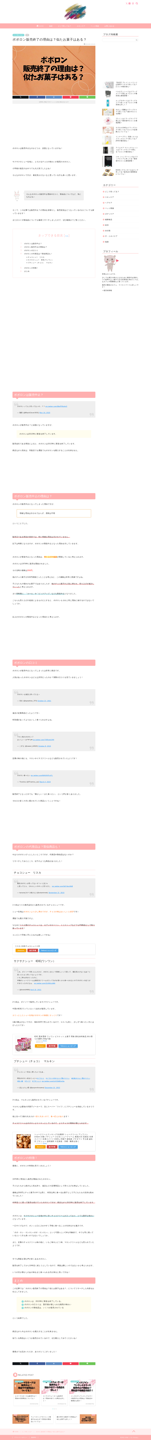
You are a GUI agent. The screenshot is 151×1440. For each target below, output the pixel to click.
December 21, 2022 (52, 1087)
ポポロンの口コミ (31, 250)
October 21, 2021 (44, 701)
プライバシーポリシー (21, 1437)
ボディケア (109, 214)
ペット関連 (95, 26)
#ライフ (28, 1081)
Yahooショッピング (48, 950)
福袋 (51, 26)
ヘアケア (108, 203)
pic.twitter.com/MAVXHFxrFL (42, 775)
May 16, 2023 (45, 413)
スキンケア (81, 26)
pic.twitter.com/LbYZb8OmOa (53, 1081)
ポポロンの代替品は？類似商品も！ (38, 254)
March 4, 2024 (45, 782)
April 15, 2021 (35, 990)
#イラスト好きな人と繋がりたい (58, 1078)
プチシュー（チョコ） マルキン (40, 263)
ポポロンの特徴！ (31, 268)
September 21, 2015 (56, 893)
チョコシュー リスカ (36, 257)
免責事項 (33, 1437)
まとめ (27, 271)
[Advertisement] (53, 128)
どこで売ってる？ (64, 26)
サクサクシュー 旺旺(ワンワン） (40, 260)
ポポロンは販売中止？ (33, 243)
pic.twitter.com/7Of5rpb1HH (43, 740)
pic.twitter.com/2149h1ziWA (44, 983)
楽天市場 (32, 950)
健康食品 (108, 219)
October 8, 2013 (44, 746)
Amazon (21, 950)
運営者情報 (108, 290)
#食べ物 (20, 1081)
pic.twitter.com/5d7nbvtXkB (62, 886)
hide (66, 236)
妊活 (107, 225)
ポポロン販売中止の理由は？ (35, 247)
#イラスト (40, 1078)
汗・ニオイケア (111, 236)
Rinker (45, 1040)
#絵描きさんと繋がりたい (80, 1078)
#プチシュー (36, 1081)
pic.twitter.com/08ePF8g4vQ (56, 406)
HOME (41, 26)
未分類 (107, 231)
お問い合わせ (109, 26)
